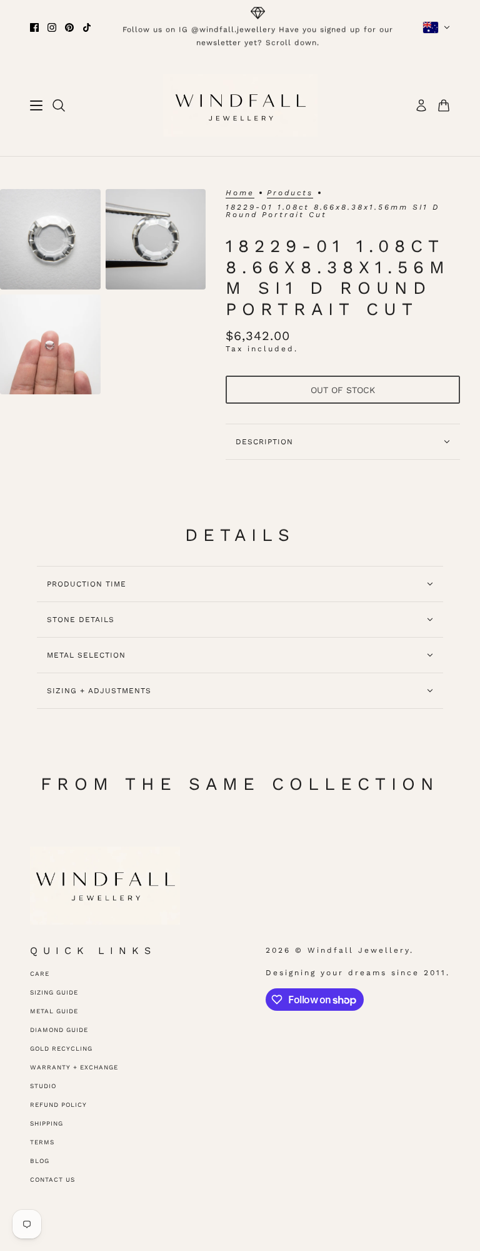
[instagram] (52, 27)
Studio (43, 1086)
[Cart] (444, 105)
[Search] (58, 105)
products (290, 193)
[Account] (421, 105)
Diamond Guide (59, 1029)
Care (39, 973)
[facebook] (34, 27)
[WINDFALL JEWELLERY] (240, 105)
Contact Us (52, 1179)
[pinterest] (69, 27)
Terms (42, 1142)
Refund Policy (58, 1104)
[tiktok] (87, 27)
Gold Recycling (61, 1048)
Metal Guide (54, 1011)
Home (240, 193)
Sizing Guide (54, 992)
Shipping (46, 1123)
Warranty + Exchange (74, 1067)
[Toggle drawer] (36, 105)
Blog (39, 1160)
